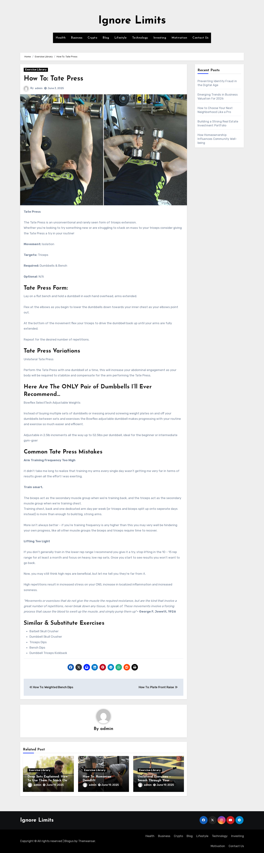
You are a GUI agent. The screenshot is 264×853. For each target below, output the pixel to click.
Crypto (92, 37)
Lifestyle (120, 37)
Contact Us (200, 37)
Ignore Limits (132, 20)
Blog (106, 37)
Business (76, 37)
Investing (159, 37)
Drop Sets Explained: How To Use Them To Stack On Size (47, 780)
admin (39, 88)
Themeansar (86, 841)
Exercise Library (36, 69)
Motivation (179, 37)
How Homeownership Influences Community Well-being (217, 139)
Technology (140, 37)
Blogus (69, 841)
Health (61, 37)
